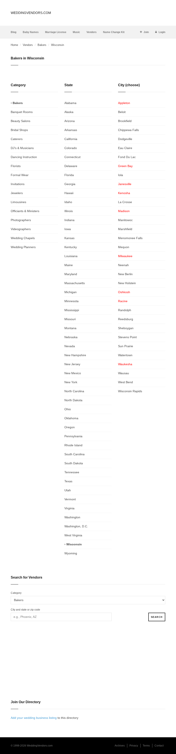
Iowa (67, 229)
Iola (120, 175)
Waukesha (125, 364)
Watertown (125, 355)
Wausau (123, 373)
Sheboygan (126, 328)
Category (16, 592)
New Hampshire (75, 355)
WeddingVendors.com (31, 13)
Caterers (17, 139)
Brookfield (125, 121)
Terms (146, 745)
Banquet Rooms (22, 112)
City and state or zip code (25, 609)
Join (146, 32)
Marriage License (55, 32)
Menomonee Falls (130, 238)
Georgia (69, 184)
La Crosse (125, 202)
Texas (68, 481)
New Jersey (72, 364)
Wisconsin (74, 544)
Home (14, 45)
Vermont (70, 499)
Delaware (70, 166)
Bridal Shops (19, 130)
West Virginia (73, 535)
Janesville (124, 184)
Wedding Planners (23, 247)
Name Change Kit (113, 32)
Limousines (18, 202)
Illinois (68, 211)
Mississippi (71, 310)
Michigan (70, 292)
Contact (159, 745)
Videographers (21, 229)
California (70, 139)
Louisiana (70, 256)
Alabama (70, 103)
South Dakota (73, 463)
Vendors (91, 32)
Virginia (69, 508)
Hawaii (68, 193)
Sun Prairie (125, 346)
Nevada (69, 346)
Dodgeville (125, 139)
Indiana (69, 220)
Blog (13, 32)
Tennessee (71, 472)
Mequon (123, 247)
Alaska (68, 112)
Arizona (69, 121)
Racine (122, 301)
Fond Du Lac (127, 157)
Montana (70, 328)
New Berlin (125, 274)
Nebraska (70, 337)
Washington (72, 517)
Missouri (70, 319)
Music (76, 32)
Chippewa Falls (128, 130)
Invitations (17, 184)
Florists (16, 166)
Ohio (67, 409)
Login (162, 32)
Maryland (70, 274)
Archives (120, 745)
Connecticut (72, 157)
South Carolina (74, 454)
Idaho (68, 202)
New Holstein (127, 283)
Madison (124, 211)
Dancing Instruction (24, 157)
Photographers (21, 220)
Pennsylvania (73, 436)
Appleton (124, 103)
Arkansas (70, 130)
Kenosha (124, 193)
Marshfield (125, 229)
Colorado (70, 148)
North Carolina (74, 391)
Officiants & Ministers (25, 211)
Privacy (133, 745)
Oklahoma (71, 418)
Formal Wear (20, 175)
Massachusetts (74, 283)
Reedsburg (125, 319)
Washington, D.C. (76, 526)
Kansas (69, 238)
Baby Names (31, 32)
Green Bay (125, 166)
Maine (68, 265)
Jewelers (17, 193)
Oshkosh (124, 292)
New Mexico (72, 373)
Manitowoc (125, 220)
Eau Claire (125, 148)
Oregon (69, 427)
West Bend (125, 382)
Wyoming (70, 553)
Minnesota (71, 301)
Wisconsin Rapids (130, 391)
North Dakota (73, 400)
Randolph (124, 310)
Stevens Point (127, 337)
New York (70, 382)
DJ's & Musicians (22, 148)
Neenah (123, 265)
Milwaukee (125, 256)
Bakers (42, 45)
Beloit (122, 112)
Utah (67, 490)
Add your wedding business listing (34, 717)
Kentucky (70, 247)
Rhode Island (73, 445)
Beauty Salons (20, 121)
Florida (69, 175)
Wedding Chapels (23, 238)
